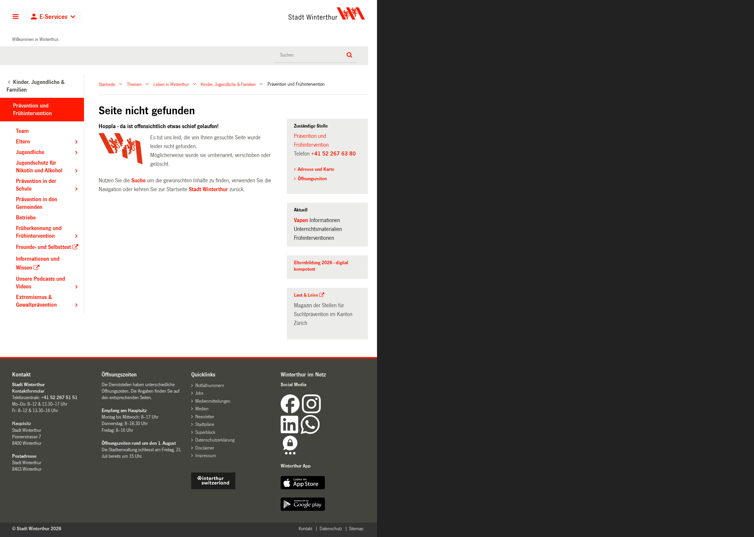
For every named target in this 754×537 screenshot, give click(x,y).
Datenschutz (331, 528)
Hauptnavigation (15, 17)
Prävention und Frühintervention (311, 140)
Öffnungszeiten (312, 178)
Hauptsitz (21, 423)
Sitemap (356, 528)
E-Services (53, 17)
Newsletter (204, 416)
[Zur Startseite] (271, 13)
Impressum (205, 455)
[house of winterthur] (213, 487)
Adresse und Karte (316, 169)
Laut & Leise (306, 295)
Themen (134, 84)
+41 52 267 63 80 (333, 154)
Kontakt (305, 528)
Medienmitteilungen (212, 401)
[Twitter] (321, 411)
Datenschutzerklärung (214, 439)
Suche (138, 181)
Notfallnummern (209, 385)
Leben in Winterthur (171, 84)
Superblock (205, 432)
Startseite (107, 84)
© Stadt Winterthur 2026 (36, 528)
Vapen (301, 220)
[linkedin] (291, 432)
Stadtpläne (204, 424)
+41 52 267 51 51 (59, 397)
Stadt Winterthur (208, 189)
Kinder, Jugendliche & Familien (228, 84)
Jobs (199, 393)
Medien (202, 408)
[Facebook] (291, 411)
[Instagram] (311, 411)
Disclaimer (204, 447)
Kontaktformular (28, 391)
